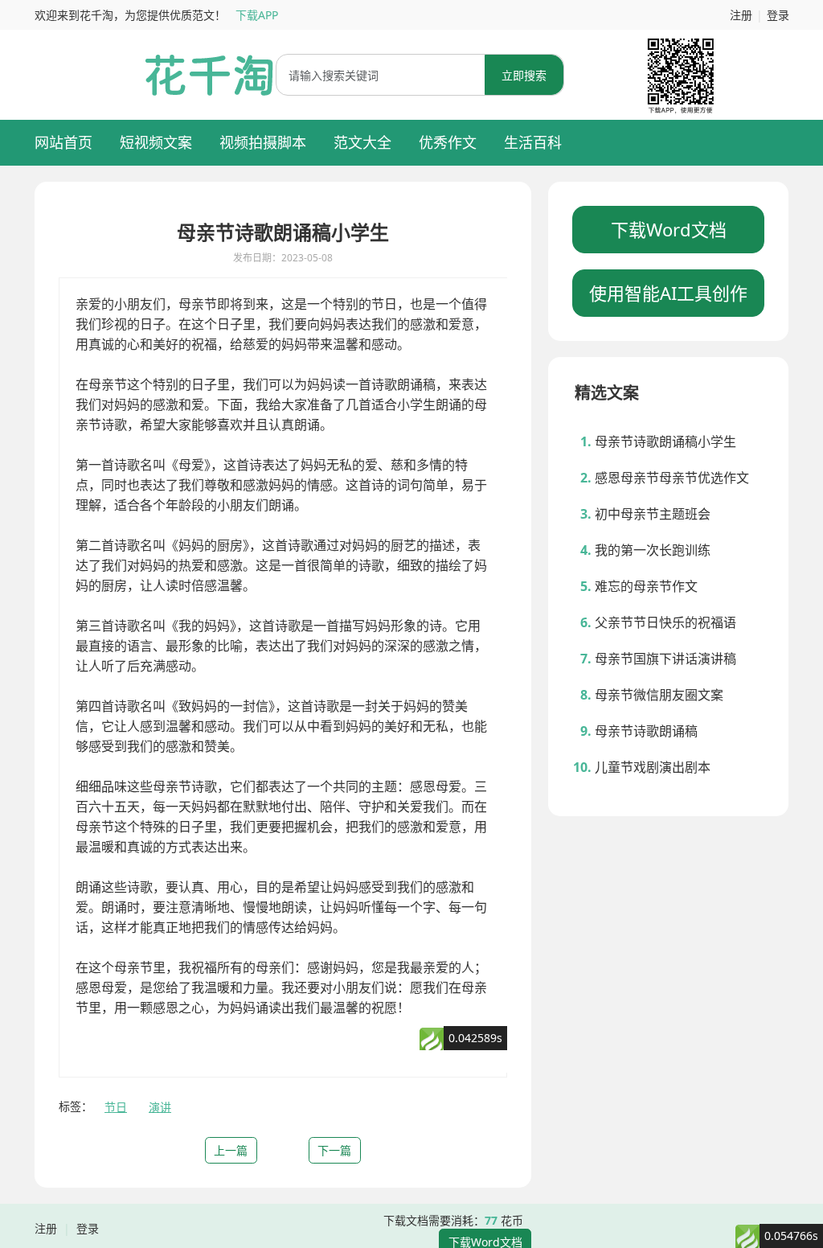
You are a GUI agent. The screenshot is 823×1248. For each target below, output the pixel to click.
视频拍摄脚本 (262, 142)
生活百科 (533, 142)
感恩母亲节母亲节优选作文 (672, 477)
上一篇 (231, 1150)
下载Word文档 (669, 229)
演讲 (160, 1107)
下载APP (256, 15)
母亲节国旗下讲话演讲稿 (665, 658)
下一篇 (334, 1150)
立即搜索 (524, 75)
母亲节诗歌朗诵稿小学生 (665, 441)
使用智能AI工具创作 (668, 293)
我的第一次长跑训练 (652, 550)
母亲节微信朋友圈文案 (659, 695)
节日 (115, 1107)
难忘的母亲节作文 (646, 586)
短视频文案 (156, 142)
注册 (741, 15)
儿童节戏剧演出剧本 (652, 767)
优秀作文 (448, 142)
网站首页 (63, 142)
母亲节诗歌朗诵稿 (646, 731)
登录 (778, 15)
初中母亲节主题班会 (652, 514)
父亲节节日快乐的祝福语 (665, 622)
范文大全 (362, 142)
